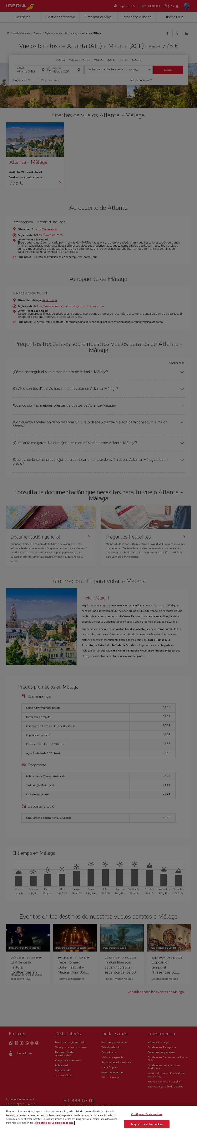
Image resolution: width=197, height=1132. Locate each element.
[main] (98, 1119)
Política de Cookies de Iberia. (55, 1122)
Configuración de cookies (146, 1114)
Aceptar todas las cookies (146, 1124)
